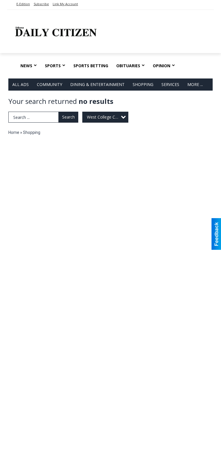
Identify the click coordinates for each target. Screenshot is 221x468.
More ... (195, 84)
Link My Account (65, 4)
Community (49, 84)
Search (68, 117)
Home (13, 132)
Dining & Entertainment (97, 84)
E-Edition (23, 4)
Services (170, 84)
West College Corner (106, 117)
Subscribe (41, 4)
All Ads (20, 84)
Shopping (143, 84)
